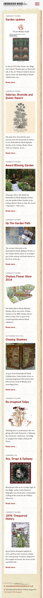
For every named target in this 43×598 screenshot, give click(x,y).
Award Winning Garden (20, 165)
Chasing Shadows (16, 339)
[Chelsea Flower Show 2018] (20, 304)
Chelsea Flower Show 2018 (19, 278)
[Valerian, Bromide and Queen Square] (20, 133)
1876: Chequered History (16, 517)
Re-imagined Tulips (17, 401)
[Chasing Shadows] (20, 369)
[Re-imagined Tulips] (20, 426)
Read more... (11, 82)
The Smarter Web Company (13, 592)
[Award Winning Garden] (20, 191)
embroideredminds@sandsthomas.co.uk (19, 586)
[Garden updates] (20, 62)
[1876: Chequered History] (20, 547)
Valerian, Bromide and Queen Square (19, 96)
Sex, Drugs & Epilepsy (19, 458)
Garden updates (15, 19)
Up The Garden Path (18, 223)
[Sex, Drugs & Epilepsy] (20, 483)
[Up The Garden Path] (20, 244)
